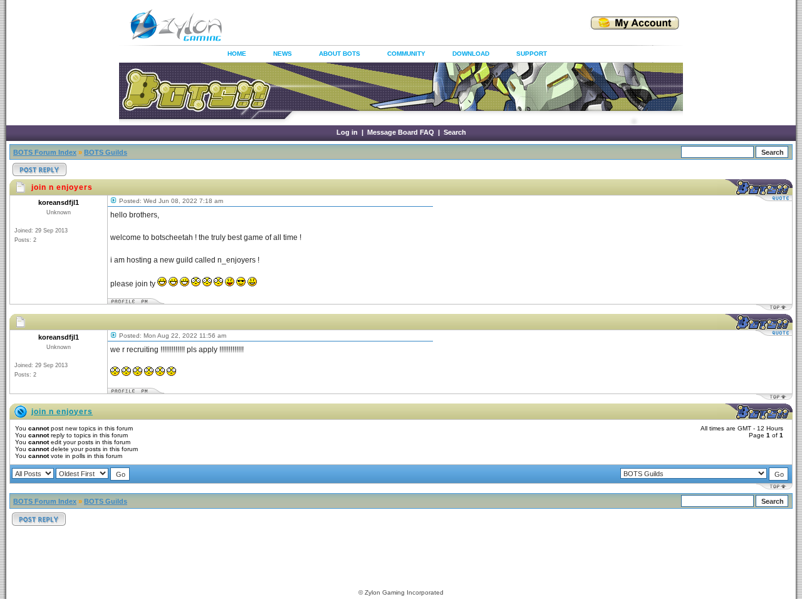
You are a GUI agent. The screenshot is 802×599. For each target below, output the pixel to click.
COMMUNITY (406, 53)
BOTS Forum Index (44, 152)
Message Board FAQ (400, 132)
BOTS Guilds (105, 152)
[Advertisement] (391, 25)
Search (455, 132)
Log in (347, 132)
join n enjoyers (62, 411)
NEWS (282, 53)
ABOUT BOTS (339, 53)
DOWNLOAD (470, 53)
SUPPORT (531, 53)
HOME (236, 53)
